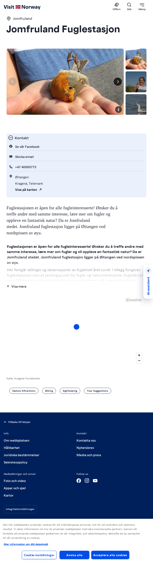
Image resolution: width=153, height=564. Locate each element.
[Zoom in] (139, 355)
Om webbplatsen (16, 440)
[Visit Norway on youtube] (95, 480)
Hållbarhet (12, 447)
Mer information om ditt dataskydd (26, 544)
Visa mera (18, 286)
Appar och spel (15, 488)
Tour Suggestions (97, 390)
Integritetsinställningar (20, 509)
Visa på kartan (26, 189)
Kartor (8, 495)
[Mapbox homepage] (133, 300)
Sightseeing (70, 390)
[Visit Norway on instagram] (87, 480)
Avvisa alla (74, 555)
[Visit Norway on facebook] (78, 480)
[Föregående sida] (12, 82)
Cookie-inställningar (39, 555)
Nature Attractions (23, 390)
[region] (76, 330)
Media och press (88, 455)
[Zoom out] (139, 360)
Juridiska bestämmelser (21, 455)
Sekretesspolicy (15, 462)
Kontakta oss (86, 440)
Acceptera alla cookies (110, 555)
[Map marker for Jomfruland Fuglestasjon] (76, 327)
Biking (49, 390)
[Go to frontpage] (27, 7)
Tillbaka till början (19, 421)
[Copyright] (118, 109)
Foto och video (15, 480)
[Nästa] (118, 82)
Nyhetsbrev (85, 447)
